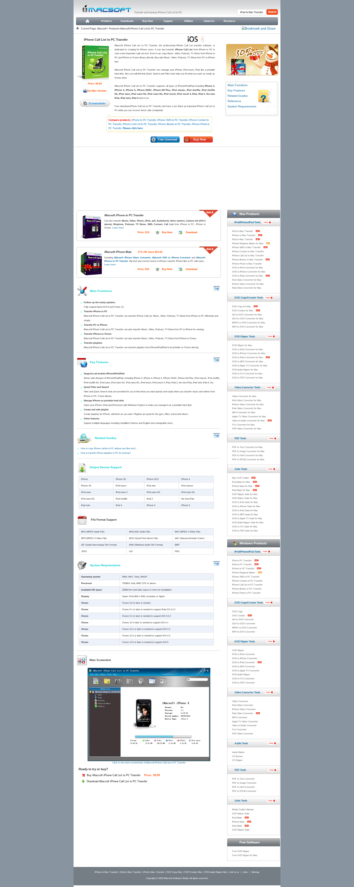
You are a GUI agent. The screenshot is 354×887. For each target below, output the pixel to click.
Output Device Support (106, 467)
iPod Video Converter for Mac (246, 280)
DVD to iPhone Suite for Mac (246, 506)
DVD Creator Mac (193, 872)
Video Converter (240, 701)
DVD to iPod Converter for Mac (247, 267)
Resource (229, 21)
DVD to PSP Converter (243, 682)
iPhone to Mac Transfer (244, 235)
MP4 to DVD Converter (243, 631)
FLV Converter (239, 729)
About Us (209, 21)
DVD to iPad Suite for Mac (245, 510)
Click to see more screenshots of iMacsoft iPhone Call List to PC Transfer (149, 762)
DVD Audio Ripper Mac (215, 872)
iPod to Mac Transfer (243, 231)
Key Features (236, 90)
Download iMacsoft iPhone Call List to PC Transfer (117, 781)
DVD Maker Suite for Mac (245, 498)
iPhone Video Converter (244, 709)
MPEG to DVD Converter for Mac (248, 322)
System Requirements (242, 106)
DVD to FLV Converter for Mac (247, 373)
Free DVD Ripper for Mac (245, 855)
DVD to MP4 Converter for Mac (247, 361)
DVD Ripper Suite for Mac (245, 494)
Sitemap (255, 872)
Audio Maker (238, 752)
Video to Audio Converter (244, 725)
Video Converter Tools (247, 387)
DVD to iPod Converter (243, 654)
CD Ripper (237, 760)
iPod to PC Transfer (242, 560)
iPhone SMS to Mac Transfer (246, 247)
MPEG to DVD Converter (244, 627)
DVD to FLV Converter (243, 678)
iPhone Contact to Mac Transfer (248, 251)
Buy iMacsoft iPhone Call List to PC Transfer (114, 775)
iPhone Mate (238, 822)
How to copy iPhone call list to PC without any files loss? (108, 448)
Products (106, 21)
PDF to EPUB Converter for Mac (248, 459)
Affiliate (188, 21)
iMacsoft (102, 28)
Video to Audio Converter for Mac (249, 420)
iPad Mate (237, 826)
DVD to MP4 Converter (243, 666)
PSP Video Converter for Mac (246, 428)
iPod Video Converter (242, 705)
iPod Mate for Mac (241, 482)
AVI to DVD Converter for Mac (247, 314)
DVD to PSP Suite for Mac (245, 530)
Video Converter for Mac (244, 396)
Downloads (127, 21)
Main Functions (237, 85)
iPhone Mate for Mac (242, 486)
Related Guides (238, 95)
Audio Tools (241, 743)
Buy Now (147, 21)
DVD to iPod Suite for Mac (245, 502)
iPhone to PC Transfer (243, 568)
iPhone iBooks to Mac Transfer (247, 259)
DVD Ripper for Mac (242, 345)
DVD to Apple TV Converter (245, 670)
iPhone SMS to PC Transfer (246, 576)
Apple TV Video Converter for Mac (249, 416)
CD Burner (237, 756)
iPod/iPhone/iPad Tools (247, 222)
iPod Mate (237, 817)
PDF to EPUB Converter (244, 791)
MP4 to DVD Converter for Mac (247, 326)
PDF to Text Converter (243, 779)
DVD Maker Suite (240, 813)
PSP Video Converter (242, 733)
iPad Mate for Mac (241, 490)
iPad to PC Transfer (242, 564)
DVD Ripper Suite (241, 829)
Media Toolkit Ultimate (243, 809)
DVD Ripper (238, 650)
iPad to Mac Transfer (243, 239)
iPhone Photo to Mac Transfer (247, 263)
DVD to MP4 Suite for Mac (245, 514)
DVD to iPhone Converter (244, 658)
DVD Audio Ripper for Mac (245, 369)
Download (191, 232)
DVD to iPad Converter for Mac (248, 276)
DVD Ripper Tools (245, 336)
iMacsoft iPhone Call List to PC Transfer (142, 28)
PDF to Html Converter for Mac (247, 455)
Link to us (234, 872)
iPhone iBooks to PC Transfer (247, 589)
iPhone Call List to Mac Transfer (248, 255)
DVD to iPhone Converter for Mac (249, 271)
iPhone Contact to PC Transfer (247, 581)
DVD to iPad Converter (243, 662)
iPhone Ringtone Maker (244, 572)
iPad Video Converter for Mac (246, 288)
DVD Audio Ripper (241, 674)
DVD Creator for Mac (243, 310)
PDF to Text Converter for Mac (247, 447)
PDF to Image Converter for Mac (248, 451)
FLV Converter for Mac (243, 424)
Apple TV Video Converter (245, 721)
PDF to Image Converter (244, 783)
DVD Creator (239, 615)
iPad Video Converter (243, 713)
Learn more (118, 227)
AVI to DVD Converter (243, 619)
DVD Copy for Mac (242, 306)
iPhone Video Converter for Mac (248, 284)
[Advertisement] (177, 177)
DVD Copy (237, 611)
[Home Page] (87, 21)
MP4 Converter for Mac (243, 412)
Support (168, 21)
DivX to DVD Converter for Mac (247, 318)
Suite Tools (241, 469)
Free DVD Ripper (240, 851)
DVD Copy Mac (174, 872)
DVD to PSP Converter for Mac (247, 377)
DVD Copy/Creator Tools (249, 297)
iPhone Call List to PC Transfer (247, 584)
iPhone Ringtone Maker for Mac (248, 243)
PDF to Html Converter (243, 787)
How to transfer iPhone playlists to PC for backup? (106, 453)
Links (245, 872)
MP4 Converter (239, 717)
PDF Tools (240, 438)
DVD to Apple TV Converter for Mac (250, 365)
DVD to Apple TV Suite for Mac (247, 518)
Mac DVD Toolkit (240, 478)
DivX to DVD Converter (243, 623)
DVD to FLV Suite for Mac (245, 526)
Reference (234, 101)
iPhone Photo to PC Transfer (246, 593)
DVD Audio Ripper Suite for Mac (248, 522)
